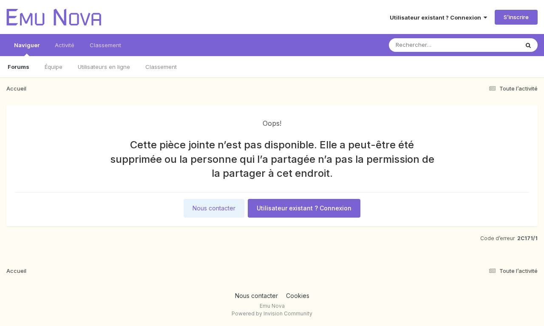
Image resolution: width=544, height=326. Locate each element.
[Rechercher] (528, 45)
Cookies (297, 295)
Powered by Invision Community (272, 313)
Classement (161, 66)
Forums (18, 66)
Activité (64, 45)
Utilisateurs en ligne (104, 66)
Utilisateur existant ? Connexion (437, 17)
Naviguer (27, 45)
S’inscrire (516, 17)
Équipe (53, 66)
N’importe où (491, 45)
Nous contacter (214, 208)
